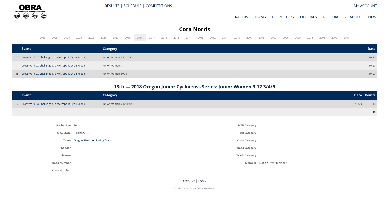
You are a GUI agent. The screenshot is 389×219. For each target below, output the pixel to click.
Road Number (61, 162)
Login (202, 181)
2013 (200, 37)
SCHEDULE (133, 5)
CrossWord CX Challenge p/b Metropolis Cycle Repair (53, 57)
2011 (225, 37)
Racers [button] (242, 16)
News (373, 16)
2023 (79, 37)
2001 (346, 37)
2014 (188, 37)
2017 (152, 37)
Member (250, 162)
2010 (237, 37)
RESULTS (112, 5)
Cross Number (61, 170)
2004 (310, 37)
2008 (261, 37)
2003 (322, 37)
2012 (213, 37)
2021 (103, 37)
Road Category (246, 147)
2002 (334, 37)
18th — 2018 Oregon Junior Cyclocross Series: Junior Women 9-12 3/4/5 (194, 86)
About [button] (356, 16)
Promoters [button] (283, 16)
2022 (91, 37)
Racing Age (63, 125)
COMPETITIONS (159, 5)
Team (67, 140)
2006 (286, 37)
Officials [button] (309, 16)
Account (189, 181)
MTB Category (247, 125)
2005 (298, 37)
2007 (273, 37)
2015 (176, 37)
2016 (164, 37)
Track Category (246, 155)
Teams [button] (260, 16)
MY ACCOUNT (365, 5)
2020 (115, 37)
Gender (66, 147)
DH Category (248, 132)
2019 (127, 37)
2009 (249, 37)
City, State (64, 132)
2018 (140, 37)
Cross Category (246, 140)
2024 (67, 37)
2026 (42, 37)
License (66, 155)
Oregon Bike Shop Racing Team (92, 140)
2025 (55, 37)
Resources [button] (333, 16)
